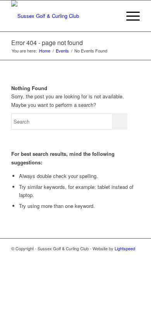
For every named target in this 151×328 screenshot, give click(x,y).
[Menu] (129, 15)
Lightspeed (125, 248)
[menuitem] (110, 15)
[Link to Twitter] (134, 257)
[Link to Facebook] (122, 257)
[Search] (110, 15)
